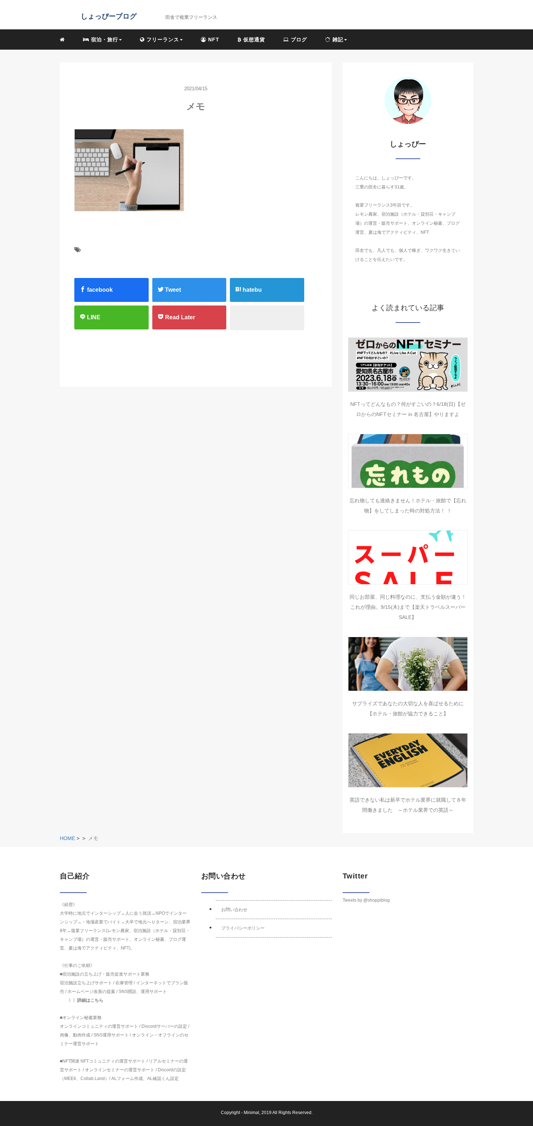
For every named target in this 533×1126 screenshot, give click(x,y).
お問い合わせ (234, 909)
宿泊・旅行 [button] (103, 39)
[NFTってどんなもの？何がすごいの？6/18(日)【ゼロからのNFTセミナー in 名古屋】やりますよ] (408, 364)
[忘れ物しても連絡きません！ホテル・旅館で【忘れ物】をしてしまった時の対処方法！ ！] (408, 461)
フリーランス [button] (162, 39)
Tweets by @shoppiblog (366, 900)
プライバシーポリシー (243, 928)
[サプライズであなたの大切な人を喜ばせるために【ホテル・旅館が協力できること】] (408, 664)
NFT (212, 39)
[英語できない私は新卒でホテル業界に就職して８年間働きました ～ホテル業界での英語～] (408, 760)
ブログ (298, 39)
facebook (99, 290)
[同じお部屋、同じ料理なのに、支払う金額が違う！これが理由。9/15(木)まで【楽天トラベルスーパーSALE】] (408, 557)
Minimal (251, 1112)
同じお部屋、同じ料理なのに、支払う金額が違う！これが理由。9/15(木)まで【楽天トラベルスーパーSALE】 (408, 607)
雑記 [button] (337, 39)
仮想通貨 (253, 39)
